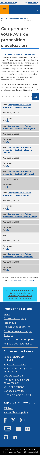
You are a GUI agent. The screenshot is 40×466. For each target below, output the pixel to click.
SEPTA (7, 408)
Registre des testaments (18, 343)
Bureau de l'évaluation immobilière (19, 54)
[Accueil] (2, 19)
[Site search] (36, 10)
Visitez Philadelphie (15, 412)
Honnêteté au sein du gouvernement (16, 381)
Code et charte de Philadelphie (14, 358)
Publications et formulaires (16, 19)
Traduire (32, 3)
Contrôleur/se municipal (18, 331)
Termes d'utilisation (13, 450)
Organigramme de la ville (18, 395)
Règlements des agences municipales (18, 370)
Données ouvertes (14, 391)
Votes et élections (14, 387)
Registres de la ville (15, 364)
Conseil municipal (14, 318)
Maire (7, 314)
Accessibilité (33, 452)
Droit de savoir (29, 450)
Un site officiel (7, 3)
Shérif (7, 335)
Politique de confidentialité (14, 452)
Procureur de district (15, 326)
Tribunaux (10, 322)
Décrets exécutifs (14, 375)
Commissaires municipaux (19, 339)
